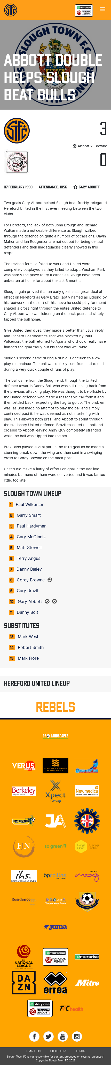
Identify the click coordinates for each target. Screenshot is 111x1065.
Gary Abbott (30, 602)
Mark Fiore (28, 658)
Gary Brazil (27, 591)
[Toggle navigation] (102, 8)
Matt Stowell (29, 548)
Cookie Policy (58, 1051)
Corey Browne (31, 580)
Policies (80, 1051)
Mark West (28, 637)
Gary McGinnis (31, 537)
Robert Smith (31, 648)
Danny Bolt (27, 612)
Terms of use (34, 1051)
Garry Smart (29, 515)
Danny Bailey (29, 569)
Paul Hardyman (31, 526)
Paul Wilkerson (30, 505)
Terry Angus (28, 559)
